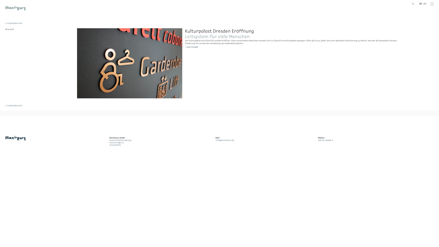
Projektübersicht (13, 23)
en (425, 3)
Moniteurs (15, 8)
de (420, 3)
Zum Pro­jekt (192, 47)
